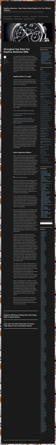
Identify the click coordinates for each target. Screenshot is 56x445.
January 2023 (43, 244)
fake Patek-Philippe (44, 87)
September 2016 (44, 332)
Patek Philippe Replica (43, 16)
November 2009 (44, 427)
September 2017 (44, 318)
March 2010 (43, 422)
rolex (42, 210)
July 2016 (42, 334)
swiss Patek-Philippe (44, 160)
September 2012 (44, 387)
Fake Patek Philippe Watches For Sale (46, 94)
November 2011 (43, 399)
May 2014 (42, 364)
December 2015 (43, 342)
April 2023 (43, 240)
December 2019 (43, 287)
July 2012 (42, 390)
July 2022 (42, 251)
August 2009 (43, 430)
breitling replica (43, 79)
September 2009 (44, 429)
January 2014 (43, 369)
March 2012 (43, 394)
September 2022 (44, 248)
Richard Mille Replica (8, 18)
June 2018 (42, 307)
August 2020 (43, 277)
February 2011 (43, 409)
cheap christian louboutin (29, 18)
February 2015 (43, 354)
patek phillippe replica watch (46, 118)
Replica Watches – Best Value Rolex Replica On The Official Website (15, 440)
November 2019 (44, 288)
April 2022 (43, 254)
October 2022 (43, 247)
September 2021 (44, 262)
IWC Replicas (43, 187)
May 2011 (42, 406)
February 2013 (43, 381)
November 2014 (43, 357)
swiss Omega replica (44, 158)
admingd (5, 59)
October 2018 (43, 303)
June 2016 (43, 335)
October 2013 (43, 372)
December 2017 (43, 314)
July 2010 (42, 417)
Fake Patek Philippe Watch (45, 89)
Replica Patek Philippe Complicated (45, 136)
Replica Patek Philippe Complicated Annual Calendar (46, 139)
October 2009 (43, 428)
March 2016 (43, 339)
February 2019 (43, 298)
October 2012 (43, 386)
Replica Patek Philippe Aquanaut (45, 131)
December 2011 (43, 398)
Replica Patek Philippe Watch (46, 144)
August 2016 (43, 333)
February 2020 (43, 284)
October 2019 (43, 289)
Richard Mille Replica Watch (46, 209)
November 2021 (43, 260)
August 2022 (43, 250)
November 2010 (43, 413)
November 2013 (43, 371)
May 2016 (42, 336)
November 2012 (43, 385)
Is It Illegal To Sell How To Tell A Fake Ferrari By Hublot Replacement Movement (46, 53)
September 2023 (44, 235)
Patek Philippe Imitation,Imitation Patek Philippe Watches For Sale (45, 196)
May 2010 (42, 420)
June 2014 (42, 363)
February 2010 (43, 423)
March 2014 (43, 366)
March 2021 (43, 269)
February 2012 (43, 395)
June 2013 (42, 377)
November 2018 (43, 302)
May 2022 (42, 253)
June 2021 (42, 266)
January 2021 (43, 272)
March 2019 (43, 297)
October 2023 (43, 233)
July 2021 (42, 265)
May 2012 (42, 392)
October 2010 (43, 414)
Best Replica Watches (44, 75)
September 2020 (44, 276)
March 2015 (43, 353)
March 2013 (43, 380)
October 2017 (43, 317)
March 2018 (43, 311)
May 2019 (42, 295)
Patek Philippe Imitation (45, 108)
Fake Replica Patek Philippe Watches (46, 96)
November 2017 (43, 316)
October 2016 (43, 331)
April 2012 (43, 393)
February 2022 (43, 257)
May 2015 (42, 350)
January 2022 (43, 258)
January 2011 (43, 410)
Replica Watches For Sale (45, 154)
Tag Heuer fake (43, 162)
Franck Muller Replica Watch (46, 183)
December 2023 (43, 231)
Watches (48, 162)
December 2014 (43, 356)
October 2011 (43, 400)
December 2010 (43, 412)
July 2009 (42, 431)
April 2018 (43, 310)
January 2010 (43, 424)
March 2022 (43, 255)
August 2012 (43, 388)
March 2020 (43, 283)
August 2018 (43, 305)
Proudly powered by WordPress (33, 440)
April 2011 (42, 407)
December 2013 (43, 370)
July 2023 (42, 237)
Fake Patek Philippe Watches (46, 91)
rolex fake (42, 156)
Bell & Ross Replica (8, 16)
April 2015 (43, 351)
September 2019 (44, 290)
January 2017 (43, 327)
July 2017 (42, 320)
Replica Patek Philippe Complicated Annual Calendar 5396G (46, 142)
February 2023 (43, 243)
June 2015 (42, 349)
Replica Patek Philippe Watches (45, 147)
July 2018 (42, 306)
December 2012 (43, 384)
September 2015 (44, 346)
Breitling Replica (17, 16)
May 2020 (42, 281)
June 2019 (43, 294)
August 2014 (43, 361)
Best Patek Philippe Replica (45, 73)
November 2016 (44, 329)
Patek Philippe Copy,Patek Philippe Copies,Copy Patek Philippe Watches (45, 193)
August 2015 (43, 347)
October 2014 (43, 358)
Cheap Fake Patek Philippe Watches (45, 83)
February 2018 (43, 312)
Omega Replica (33, 16)
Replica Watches (43, 152)
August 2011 (43, 402)
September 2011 (44, 401)
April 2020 (43, 282)
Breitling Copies (43, 77)
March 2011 (43, 408)
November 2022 (44, 246)
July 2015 (42, 348)
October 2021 (43, 261)
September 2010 (44, 415)
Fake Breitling (43, 179)
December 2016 (43, 328)
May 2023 (42, 239)
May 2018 (42, 309)
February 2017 (43, 326)
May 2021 (42, 267)
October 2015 (43, 344)
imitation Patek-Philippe (45, 100)
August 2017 (43, 319)
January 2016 (43, 341)
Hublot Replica (25, 16)
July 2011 (42, 403)
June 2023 (43, 238)
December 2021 (43, 259)
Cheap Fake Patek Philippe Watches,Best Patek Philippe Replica (46, 175)
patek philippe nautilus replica (46, 110)
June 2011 (42, 405)
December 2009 (44, 425)
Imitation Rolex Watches (45, 186)
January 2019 (43, 299)
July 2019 (42, 292)
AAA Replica (43, 71)
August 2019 (43, 291)
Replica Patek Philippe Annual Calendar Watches (46, 128)
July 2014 (42, 362)
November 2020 (44, 274)
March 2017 (43, 325)
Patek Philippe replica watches (46, 116)
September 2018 (44, 304)
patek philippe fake (44, 104)
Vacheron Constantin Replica (46, 217)
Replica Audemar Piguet (45, 199)
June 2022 (43, 252)
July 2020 (42, 279)
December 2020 (44, 273)
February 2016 (43, 340)
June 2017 (42, 321)
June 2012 (42, 391)
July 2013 (42, 376)
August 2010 (43, 416)
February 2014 (43, 368)
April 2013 (43, 379)
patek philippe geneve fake (45, 106)
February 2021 (43, 270)
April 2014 (43, 365)
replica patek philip (44, 122)
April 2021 (43, 268)
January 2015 (43, 355)
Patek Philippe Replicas (45, 114)
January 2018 (43, 313)
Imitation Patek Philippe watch (46, 102)
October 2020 (43, 275)
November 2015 (43, 343)
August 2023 (43, 236)
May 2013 (42, 378)
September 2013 (44, 373)
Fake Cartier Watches (44, 180)
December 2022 (44, 245)
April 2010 (43, 421)
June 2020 (43, 280)
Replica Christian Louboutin (46, 120)
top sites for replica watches (23, 121)
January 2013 (43, 383)
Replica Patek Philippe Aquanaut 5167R (45, 133)
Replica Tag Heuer (44, 206)
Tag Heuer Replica (18, 18)
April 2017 (43, 324)
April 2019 (43, 296)
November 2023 (44, 232)
